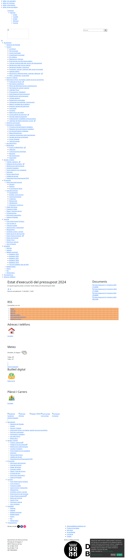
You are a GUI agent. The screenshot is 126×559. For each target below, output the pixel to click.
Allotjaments (14, 490)
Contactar (10, 11)
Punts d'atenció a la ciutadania (20, 451)
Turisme (10, 480)
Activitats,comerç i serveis (18, 492)
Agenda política (15, 315)
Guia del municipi (15, 465)
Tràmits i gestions (16, 443)
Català (15, 15)
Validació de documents (18, 445)
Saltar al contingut (9, 3)
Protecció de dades (73, 528)
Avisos (12, 309)
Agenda (12, 313)
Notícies (12, 311)
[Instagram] (24, 526)
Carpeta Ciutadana (16, 449)
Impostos (13, 453)
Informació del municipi (18, 463)
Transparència (12, 523)
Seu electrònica (15, 436)
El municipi (10, 461)
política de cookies (107, 551)
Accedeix (10, 336)
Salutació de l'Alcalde (17, 424)
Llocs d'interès (15, 504)
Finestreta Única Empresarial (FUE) (21, 459)
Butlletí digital (14, 514)
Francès (15, 23)
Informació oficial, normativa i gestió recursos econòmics (28, 430)
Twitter (38, 414)
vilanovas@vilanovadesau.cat (76, 526)
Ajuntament (11, 422)
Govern (12, 426)
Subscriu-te (11, 381)
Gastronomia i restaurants (18, 488)
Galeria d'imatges (16, 477)
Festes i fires (14, 500)
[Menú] (2, 41)
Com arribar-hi (15, 484)
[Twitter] (18, 526)
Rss (11, 519)
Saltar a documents (9, 5)
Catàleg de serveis (16, 457)
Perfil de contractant (17, 432)
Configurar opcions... (97, 554)
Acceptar (119, 554)
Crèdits (69, 536)
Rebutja (113, 554)
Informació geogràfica (17, 475)
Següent (15, 367)
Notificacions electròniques (19, 447)
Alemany (16, 21)
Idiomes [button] (12, 13)
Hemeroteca (14, 521)
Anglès (15, 19)
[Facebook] (21, 526)
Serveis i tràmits (12, 440)
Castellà (15, 17)
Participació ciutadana (17, 434)
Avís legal (70, 530)
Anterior (10, 367)
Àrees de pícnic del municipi (19, 494)
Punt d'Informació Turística (19, 482)
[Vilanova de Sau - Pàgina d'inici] (18, 34)
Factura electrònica (16, 455)
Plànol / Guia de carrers (17, 471)
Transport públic (15, 469)
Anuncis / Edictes (15, 428)
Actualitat (10, 506)
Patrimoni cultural (16, 502)
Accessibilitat (71, 532)
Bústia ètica (14, 438)
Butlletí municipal (15, 319)
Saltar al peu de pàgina (10, 7)
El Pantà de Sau (15, 473)
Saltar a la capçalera (9, 1)
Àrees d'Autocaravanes (17, 496)
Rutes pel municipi (16, 498)
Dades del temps (15, 467)
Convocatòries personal (18, 317)
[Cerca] (105, 30)
